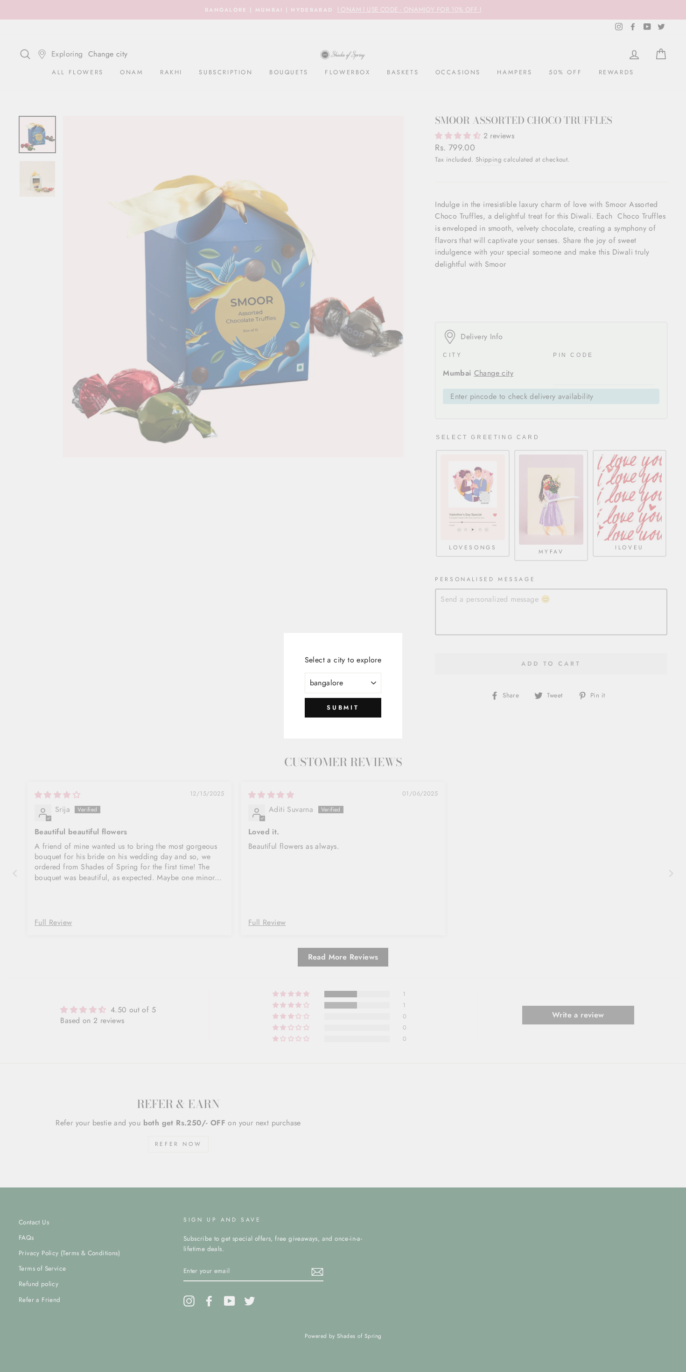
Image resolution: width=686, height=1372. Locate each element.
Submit (343, 707)
